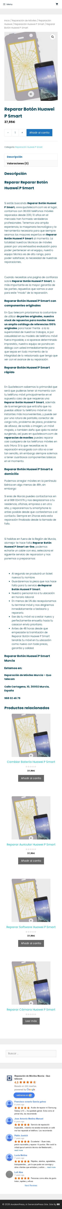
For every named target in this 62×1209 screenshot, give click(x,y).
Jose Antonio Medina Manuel (28, 1118)
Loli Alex (18, 1172)
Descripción (14, 157)
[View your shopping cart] (57, 4)
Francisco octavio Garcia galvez (30, 1101)
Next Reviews (31, 1185)
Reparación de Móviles (24, 20)
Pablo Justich (21, 1135)
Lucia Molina (20, 1155)
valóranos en (22, 1095)
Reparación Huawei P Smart (29, 24)
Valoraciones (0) (18, 163)
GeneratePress (36, 1204)
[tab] (31, 157)
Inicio (7, 20)
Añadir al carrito (39, 132)
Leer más (31, 1021)
